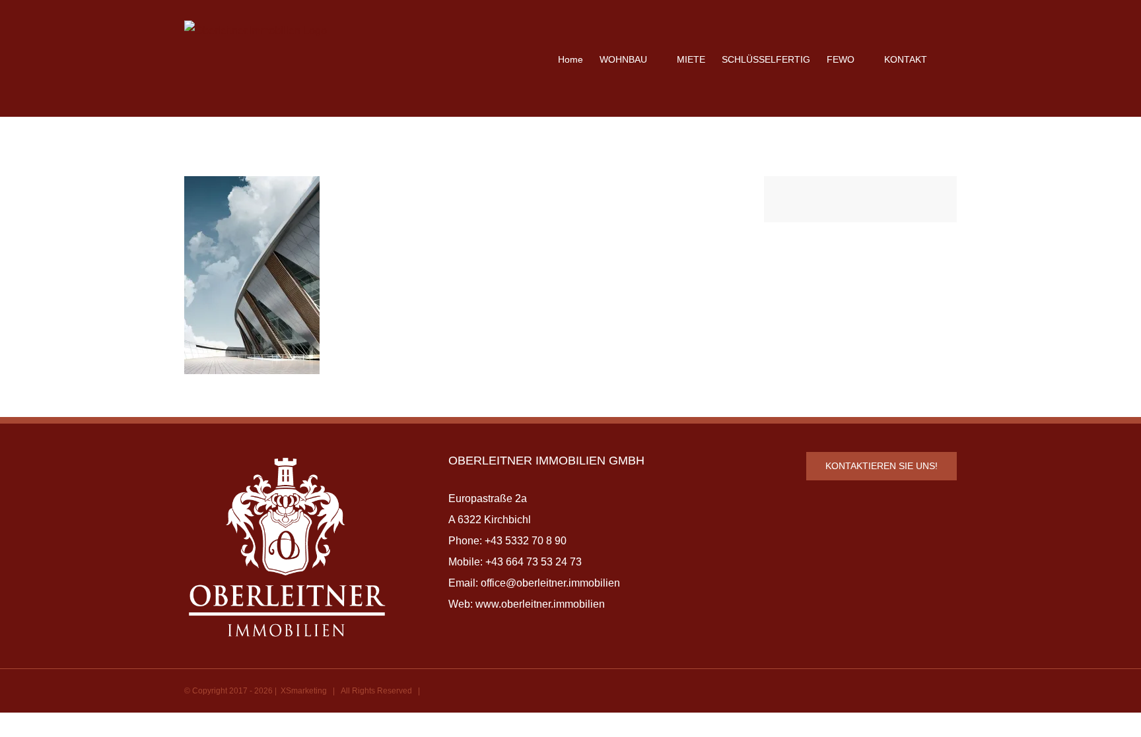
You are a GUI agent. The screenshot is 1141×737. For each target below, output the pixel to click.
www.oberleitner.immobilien (540, 604)
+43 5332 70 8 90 (526, 540)
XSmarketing (304, 690)
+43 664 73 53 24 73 (533, 561)
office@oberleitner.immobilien (550, 583)
